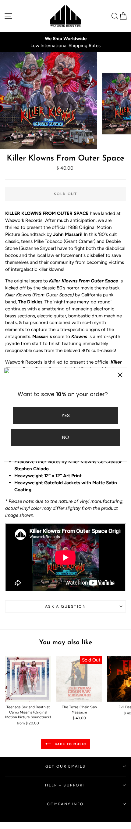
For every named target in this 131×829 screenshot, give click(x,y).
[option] (65, 42)
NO (65, 437)
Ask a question (65, 606)
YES (66, 415)
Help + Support (65, 785)
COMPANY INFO (65, 804)
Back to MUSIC (70, 744)
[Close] (120, 375)
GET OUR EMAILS (65, 766)
